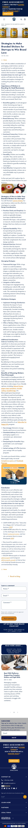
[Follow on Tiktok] (16, 788)
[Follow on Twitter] (4, 788)
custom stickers (18, 201)
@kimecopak (5, 558)
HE (10, 527)
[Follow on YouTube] (14, 788)
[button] (4, 19)
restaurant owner (13, 534)
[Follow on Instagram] (6, 788)
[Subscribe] (25, 797)
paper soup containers (8, 388)
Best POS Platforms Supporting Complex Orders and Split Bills (12, 675)
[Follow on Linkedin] (9, 788)
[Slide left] (10, 712)
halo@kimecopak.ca (8, 461)
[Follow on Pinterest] (11, 788)
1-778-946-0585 (8, 780)
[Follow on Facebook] (2, 788)
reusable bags (11, 391)
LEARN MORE (8, 14)
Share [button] (5, 60)
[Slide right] (17, 712)
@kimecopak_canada (8, 560)
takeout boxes (18, 386)
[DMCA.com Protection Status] (5, 786)
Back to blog (15, 576)
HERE (12, 538)
